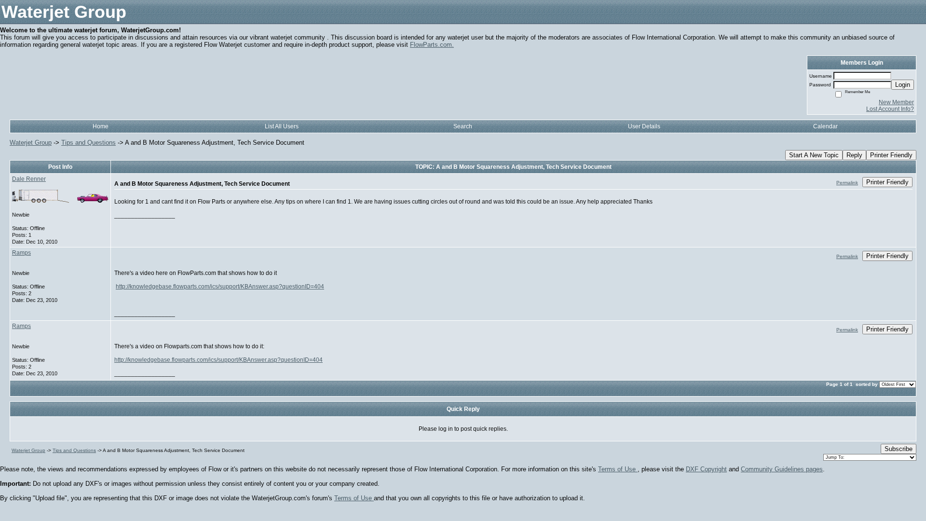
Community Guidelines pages (782, 469)
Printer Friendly (891, 155)
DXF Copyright (706, 469)
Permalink (847, 182)
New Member (896, 102)
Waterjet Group (31, 142)
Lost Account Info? (890, 109)
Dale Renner (29, 179)
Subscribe (898, 448)
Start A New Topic (814, 155)
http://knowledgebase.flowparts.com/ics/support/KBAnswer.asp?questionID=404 (220, 286)
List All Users (282, 126)
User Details (644, 126)
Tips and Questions (88, 142)
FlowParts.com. (432, 44)
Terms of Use (618, 469)
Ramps (21, 252)
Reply (854, 155)
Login (902, 84)
